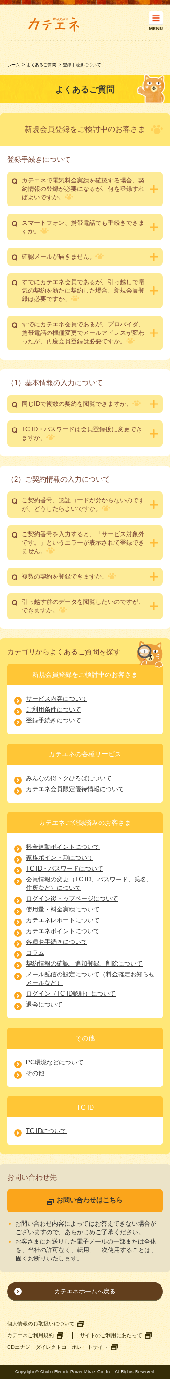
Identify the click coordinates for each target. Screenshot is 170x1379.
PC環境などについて (55, 1062)
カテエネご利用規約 (30, 1335)
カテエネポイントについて (63, 931)
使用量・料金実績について (63, 909)
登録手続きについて (53, 720)
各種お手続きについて (56, 941)
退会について (44, 1004)
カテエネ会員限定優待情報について (75, 789)
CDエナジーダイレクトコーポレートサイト (57, 1347)
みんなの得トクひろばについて (69, 778)
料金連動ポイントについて (63, 846)
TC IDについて (46, 1130)
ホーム (13, 65)
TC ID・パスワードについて (64, 868)
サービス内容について (56, 698)
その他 (35, 1073)
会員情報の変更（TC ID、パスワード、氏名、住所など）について (89, 883)
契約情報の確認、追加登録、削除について (84, 963)
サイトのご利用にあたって (111, 1335)
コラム (35, 952)
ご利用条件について (53, 709)
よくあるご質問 (41, 65)
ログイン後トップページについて (72, 898)
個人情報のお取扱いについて (41, 1323)
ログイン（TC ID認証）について (71, 993)
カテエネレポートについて (63, 920)
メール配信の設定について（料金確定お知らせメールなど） (90, 978)
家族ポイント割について (60, 857)
